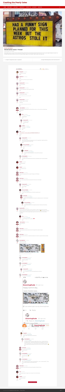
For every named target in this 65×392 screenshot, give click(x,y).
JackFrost (21, 76)
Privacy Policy (22, 390)
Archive (5, 48)
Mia (22, 114)
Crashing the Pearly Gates (15, 2)
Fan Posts (22, 7)
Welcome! (9, 7)
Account (34, 7)
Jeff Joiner (22, 172)
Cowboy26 (26, 150)
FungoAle (21, 71)
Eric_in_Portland (26, 144)
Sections (15, 7)
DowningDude (24, 156)
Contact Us (28, 7)
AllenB (21, 161)
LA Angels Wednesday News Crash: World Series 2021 (50, 59)
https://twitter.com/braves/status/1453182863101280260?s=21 (30, 132)
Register (40, 7)
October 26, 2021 (6, 51)
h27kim (23, 125)
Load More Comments (32, 382)
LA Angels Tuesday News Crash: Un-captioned (13, 59)
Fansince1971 (22, 87)
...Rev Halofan (12, 51)
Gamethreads (10, 48)
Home (5, 7)
